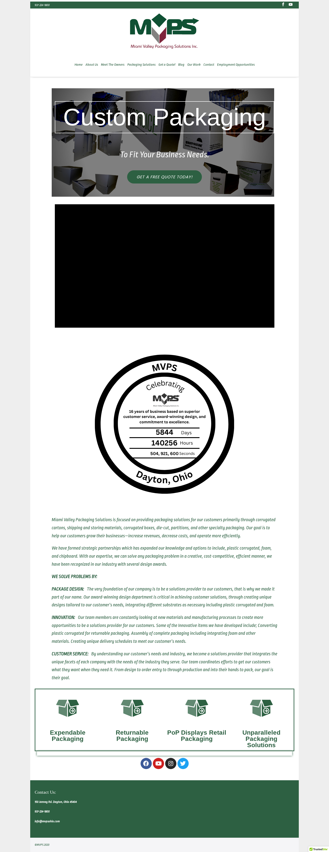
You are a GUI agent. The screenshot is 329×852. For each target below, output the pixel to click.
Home (79, 65)
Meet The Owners (112, 65)
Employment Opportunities (236, 65)
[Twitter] (183, 763)
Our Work (194, 65)
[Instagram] (170, 763)
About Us (91, 65)
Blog (181, 65)
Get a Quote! (166, 65)
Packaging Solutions (141, 65)
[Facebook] (146, 763)
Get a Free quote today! (164, 177)
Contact (208, 65)
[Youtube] (158, 763)
